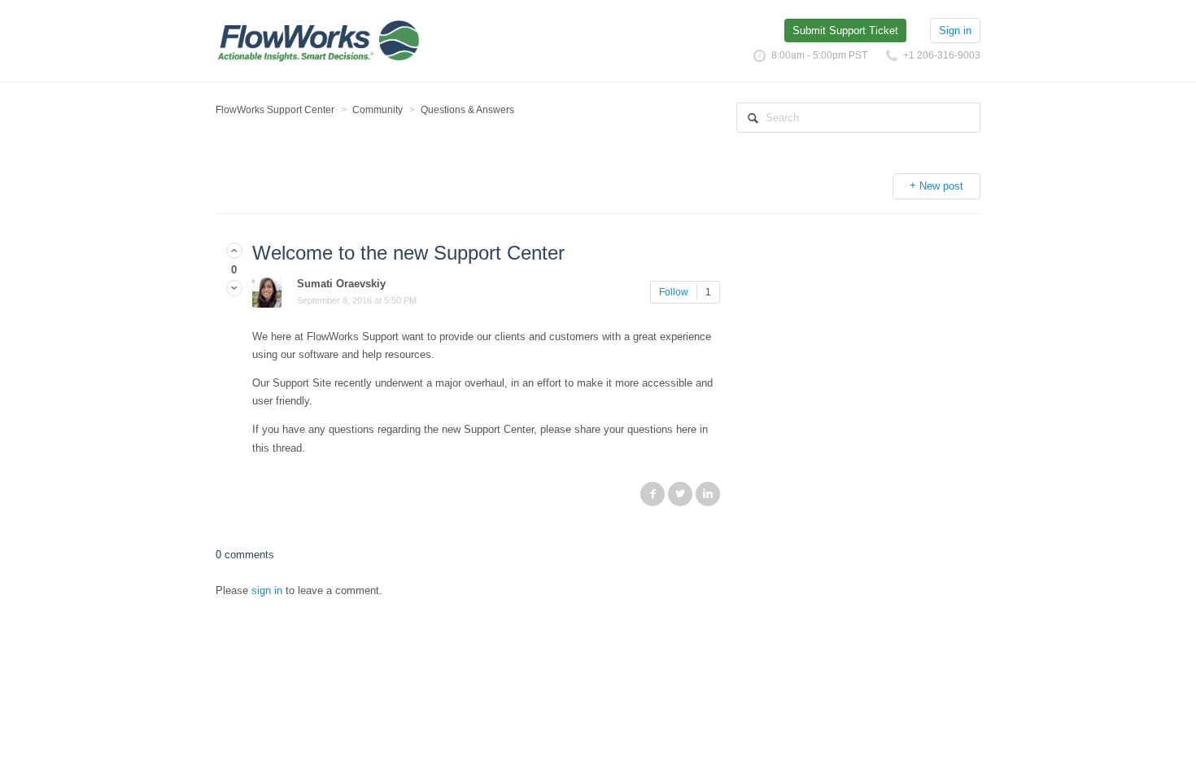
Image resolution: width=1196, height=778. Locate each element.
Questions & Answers (467, 110)
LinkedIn (708, 494)
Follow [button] (673, 292)
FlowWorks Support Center (275, 110)
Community (377, 110)
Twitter (680, 494)
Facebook (652, 494)
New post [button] (941, 186)
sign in (266, 590)
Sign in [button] (955, 30)
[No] (234, 288)
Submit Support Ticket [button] (845, 30)
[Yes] (234, 251)
